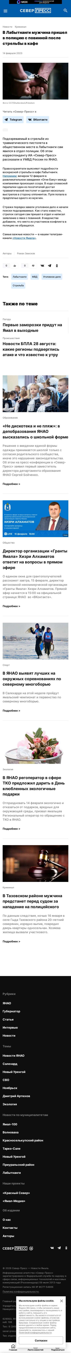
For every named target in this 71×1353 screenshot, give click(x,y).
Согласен (41, 1340)
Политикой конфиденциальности (35, 1332)
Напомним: (10, 176)
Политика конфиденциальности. (21, 1291)
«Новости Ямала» (24, 238)
